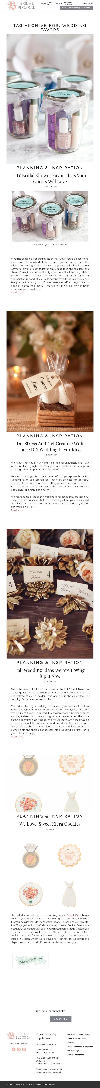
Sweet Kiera (74, 915)
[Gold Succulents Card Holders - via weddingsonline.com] (50, 594)
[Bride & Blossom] (19, 1036)
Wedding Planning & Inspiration (80, 1046)
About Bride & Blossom (76, 1038)
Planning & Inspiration (50, 167)
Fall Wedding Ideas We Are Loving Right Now (50, 673)
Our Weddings (73, 1050)
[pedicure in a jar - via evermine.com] (50, 99)
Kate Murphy (51, 187)
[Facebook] (13, 1050)
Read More (17, 510)
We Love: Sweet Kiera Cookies (50, 824)
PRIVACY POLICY (49, 1085)
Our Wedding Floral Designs (78, 1034)
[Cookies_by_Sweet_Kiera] (50, 783)
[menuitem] (43, 3)
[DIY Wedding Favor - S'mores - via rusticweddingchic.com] (50, 371)
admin (51, 829)
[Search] (91, 3)
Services (70, 1042)
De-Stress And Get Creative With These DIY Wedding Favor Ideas (50, 446)
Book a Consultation (75, 1054)
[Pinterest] (24, 1050)
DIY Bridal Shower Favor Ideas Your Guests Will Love (50, 178)
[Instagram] (19, 1050)
